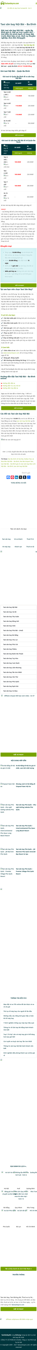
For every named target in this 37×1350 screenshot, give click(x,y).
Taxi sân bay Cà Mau (10, 691)
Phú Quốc (6, 1227)
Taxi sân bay (6, 539)
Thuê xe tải (30, 547)
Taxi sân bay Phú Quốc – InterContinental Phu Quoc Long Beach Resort (25, 828)
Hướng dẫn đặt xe (9, 383)
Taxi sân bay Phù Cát (10, 644)
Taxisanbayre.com (18, 1305)
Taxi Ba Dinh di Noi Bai (15, 459)
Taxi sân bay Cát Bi (9, 612)
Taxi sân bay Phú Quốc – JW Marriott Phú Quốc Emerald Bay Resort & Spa (25, 851)
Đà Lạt (18, 1227)
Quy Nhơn (18, 1208)
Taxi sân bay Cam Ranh (11, 663)
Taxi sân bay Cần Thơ (10, 677)
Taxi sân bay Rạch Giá (10, 686)
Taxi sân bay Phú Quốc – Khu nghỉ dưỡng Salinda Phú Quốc (26, 807)
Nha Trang (30, 1208)
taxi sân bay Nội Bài (23, 421)
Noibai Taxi (28, 459)
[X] (20, 477)
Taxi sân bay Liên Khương (12, 668)
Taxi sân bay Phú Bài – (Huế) (13, 630)
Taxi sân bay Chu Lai (10, 640)
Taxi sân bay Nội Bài (10, 607)
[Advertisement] (18, 1247)
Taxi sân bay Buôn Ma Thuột (13, 654)
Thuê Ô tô (30, 539)
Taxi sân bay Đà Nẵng (10, 635)
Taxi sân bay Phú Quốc (11, 682)
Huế (18, 1188)
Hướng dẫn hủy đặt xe (10, 388)
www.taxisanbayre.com (11, 353)
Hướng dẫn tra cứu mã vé (11, 386)
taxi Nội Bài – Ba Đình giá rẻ (10, 464)
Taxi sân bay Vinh (9, 626)
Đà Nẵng (6, 1208)
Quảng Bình (30, 1188)
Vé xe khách (18, 539)
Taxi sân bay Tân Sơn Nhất (12, 672)
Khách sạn (18, 547)
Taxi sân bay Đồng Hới (11, 621)
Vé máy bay (6, 547)
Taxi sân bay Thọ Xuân (11, 617)
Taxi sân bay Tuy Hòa (10, 658)
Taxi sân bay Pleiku (10, 649)
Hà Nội (6, 1188)
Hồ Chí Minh (30, 1227)
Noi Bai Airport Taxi (26, 461)
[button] (2, 505)
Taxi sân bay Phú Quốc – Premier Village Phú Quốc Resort (25, 871)
